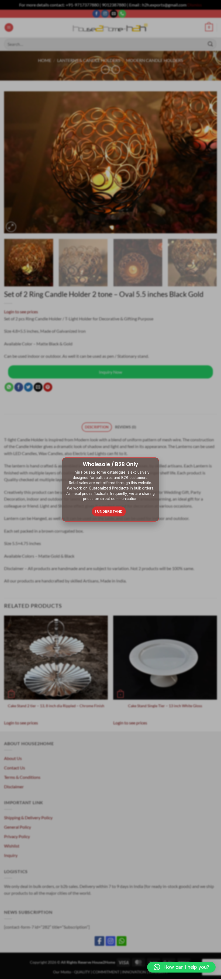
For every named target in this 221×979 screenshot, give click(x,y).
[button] (181, 967)
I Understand (109, 511)
